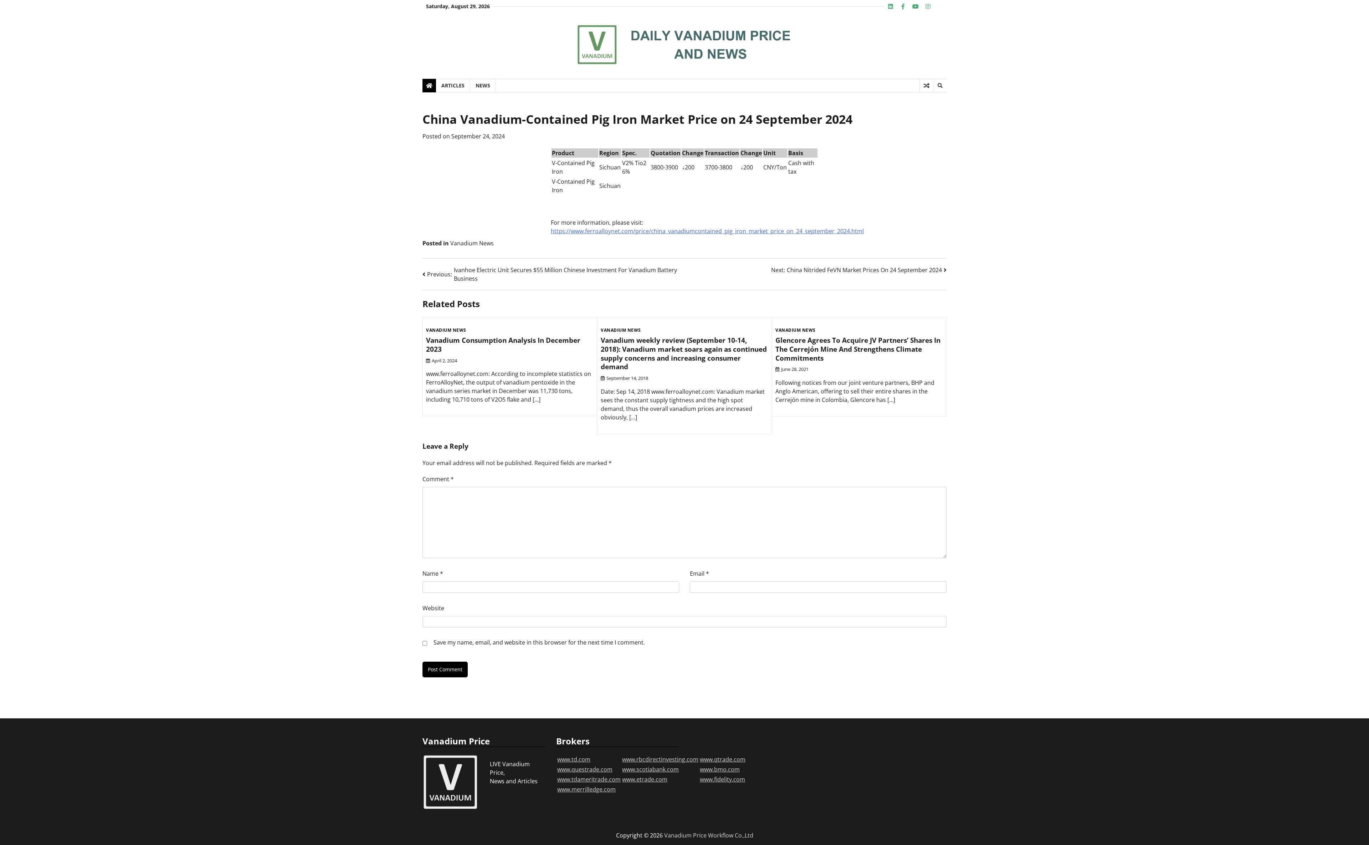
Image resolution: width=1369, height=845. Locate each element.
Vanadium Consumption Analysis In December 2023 (503, 345)
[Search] (940, 85)
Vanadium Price (685, 835)
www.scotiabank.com (650, 769)
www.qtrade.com (722, 759)
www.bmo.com (720, 769)
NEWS (483, 85)
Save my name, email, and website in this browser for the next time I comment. (539, 642)
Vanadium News (472, 243)
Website (433, 608)
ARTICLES (453, 85)
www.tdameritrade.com (589, 779)
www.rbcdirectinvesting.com (660, 759)
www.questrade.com (584, 769)
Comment (438, 479)
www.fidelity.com (722, 779)
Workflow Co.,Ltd (730, 835)
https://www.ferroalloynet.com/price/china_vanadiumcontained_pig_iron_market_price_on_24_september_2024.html (707, 231)
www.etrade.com (644, 779)
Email (699, 573)
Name (432, 573)
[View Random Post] (926, 85)
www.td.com (573, 759)
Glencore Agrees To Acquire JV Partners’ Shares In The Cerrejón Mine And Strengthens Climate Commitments (857, 349)
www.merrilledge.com (586, 789)
